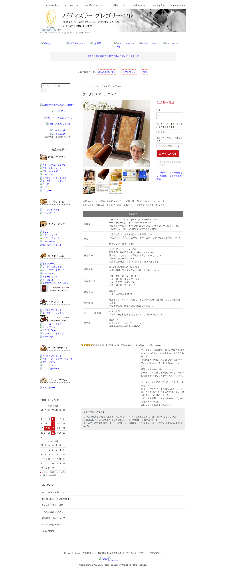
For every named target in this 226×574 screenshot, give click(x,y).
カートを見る (158, 5)
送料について (119, 5)
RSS (44, 531)
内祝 (145, 72)
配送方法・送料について (53, 518)
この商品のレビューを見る (169, 172)
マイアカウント (177, 5)
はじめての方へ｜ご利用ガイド (57, 498)
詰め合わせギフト (107, 72)
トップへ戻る (52, 5)
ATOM (51, 531)
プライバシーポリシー (136, 553)
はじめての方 (71, 5)
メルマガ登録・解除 (51, 524)
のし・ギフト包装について (54, 492)
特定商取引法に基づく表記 (111, 553)
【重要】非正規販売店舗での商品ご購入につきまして (113, 56)
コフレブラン (129, 72)
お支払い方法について (95, 5)
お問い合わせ (138, 5)
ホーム (86, 86)
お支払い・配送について (84, 553)
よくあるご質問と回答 (52, 505)
